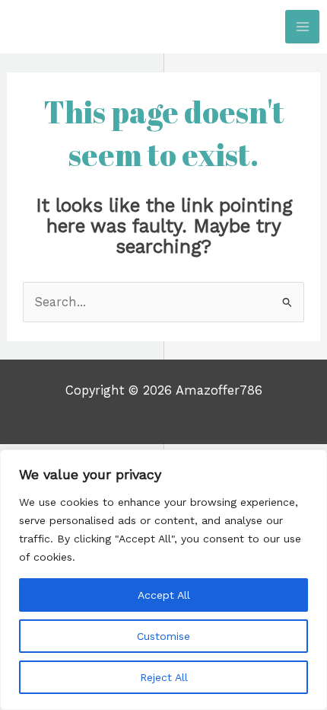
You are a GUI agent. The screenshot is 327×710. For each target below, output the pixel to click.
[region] (163, 579)
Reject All (164, 677)
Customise (163, 636)
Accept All (164, 595)
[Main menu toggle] (302, 27)
